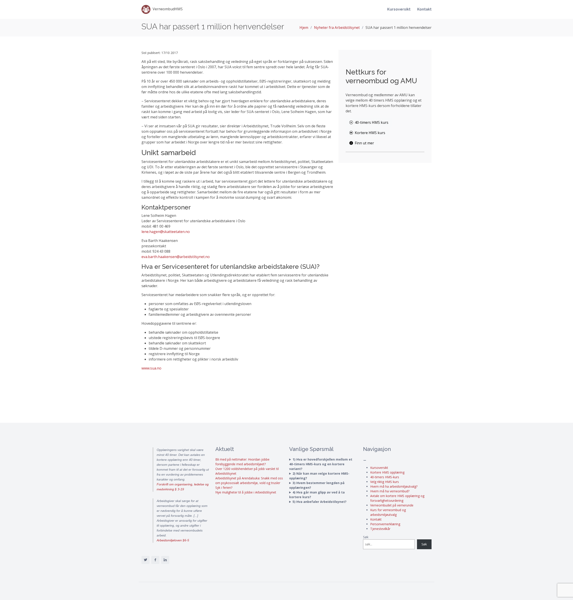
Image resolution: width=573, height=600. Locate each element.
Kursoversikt (399, 9)
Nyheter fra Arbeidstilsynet (337, 27)
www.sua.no (151, 368)
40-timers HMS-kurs (384, 477)
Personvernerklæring (385, 524)
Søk (365, 537)
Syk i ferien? (223, 487)
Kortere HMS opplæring (387, 472)
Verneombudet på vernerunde (391, 505)
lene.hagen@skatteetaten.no (165, 231)
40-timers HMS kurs (371, 122)
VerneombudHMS (168, 8)
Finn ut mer (364, 143)
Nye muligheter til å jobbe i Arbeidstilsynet (245, 492)
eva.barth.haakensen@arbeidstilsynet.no (175, 256)
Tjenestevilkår (380, 529)
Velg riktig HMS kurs (384, 482)
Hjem (303, 27)
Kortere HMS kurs (370, 132)
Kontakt (424, 9)
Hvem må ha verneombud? (389, 491)
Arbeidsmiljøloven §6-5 (173, 540)
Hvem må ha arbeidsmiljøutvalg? (393, 486)
